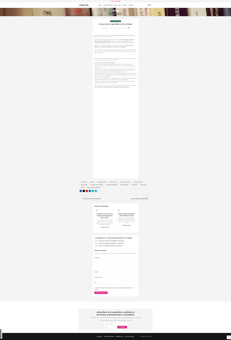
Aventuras (92, 182)
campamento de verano (102, 182)
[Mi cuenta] (145, 5)
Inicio (110, 13)
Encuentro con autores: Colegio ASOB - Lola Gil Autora (111, 240)
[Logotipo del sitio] (84, 5)
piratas (82, 187)
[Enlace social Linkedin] (90, 191)
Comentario (97, 257)
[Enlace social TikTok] (121, 305)
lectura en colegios (124, 184)
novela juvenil (143, 184)
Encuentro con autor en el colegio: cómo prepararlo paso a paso (105, 215)
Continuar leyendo (104, 227)
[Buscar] (143, 5)
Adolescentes (84, 182)
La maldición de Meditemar (119, 46)
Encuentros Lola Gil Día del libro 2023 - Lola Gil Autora (111, 243)
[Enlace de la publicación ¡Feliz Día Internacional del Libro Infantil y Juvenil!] (126, 209)
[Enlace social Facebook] (81, 191)
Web (95, 282)
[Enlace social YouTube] (115, 305)
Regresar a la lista (115, 198)
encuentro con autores (137, 182)
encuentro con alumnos (125, 182)
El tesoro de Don (121, 35)
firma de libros (84, 184)
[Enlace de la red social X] (84, 191)
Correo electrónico (98, 277)
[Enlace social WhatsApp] (93, 191)
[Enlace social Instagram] (112, 305)
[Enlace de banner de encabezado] (115, 1)
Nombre (96, 271)
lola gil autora (134, 184)
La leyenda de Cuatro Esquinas (106, 46)
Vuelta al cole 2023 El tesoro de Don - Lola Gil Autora (111, 245)
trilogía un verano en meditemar (93, 187)
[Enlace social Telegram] (96, 191)
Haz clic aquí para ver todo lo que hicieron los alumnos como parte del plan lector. (111, 87)
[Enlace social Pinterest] (87, 191)
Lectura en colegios (117, 13)
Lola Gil (111, 28)
